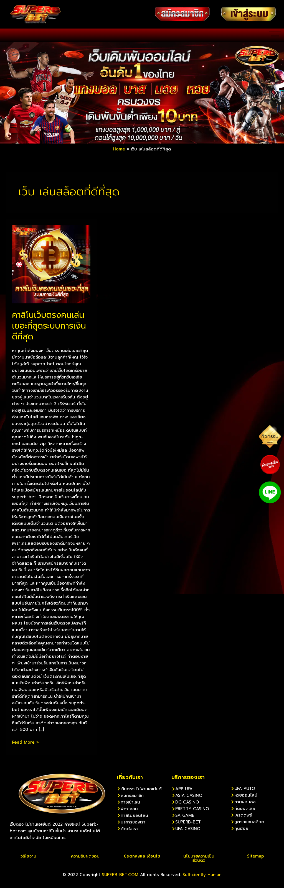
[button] (8, 92)
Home (119, 149)
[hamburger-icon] (275, 35)
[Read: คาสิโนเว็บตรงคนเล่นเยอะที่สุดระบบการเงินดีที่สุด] (51, 264)
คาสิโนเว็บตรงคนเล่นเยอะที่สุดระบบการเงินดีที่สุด (49, 326)
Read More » (25, 742)
